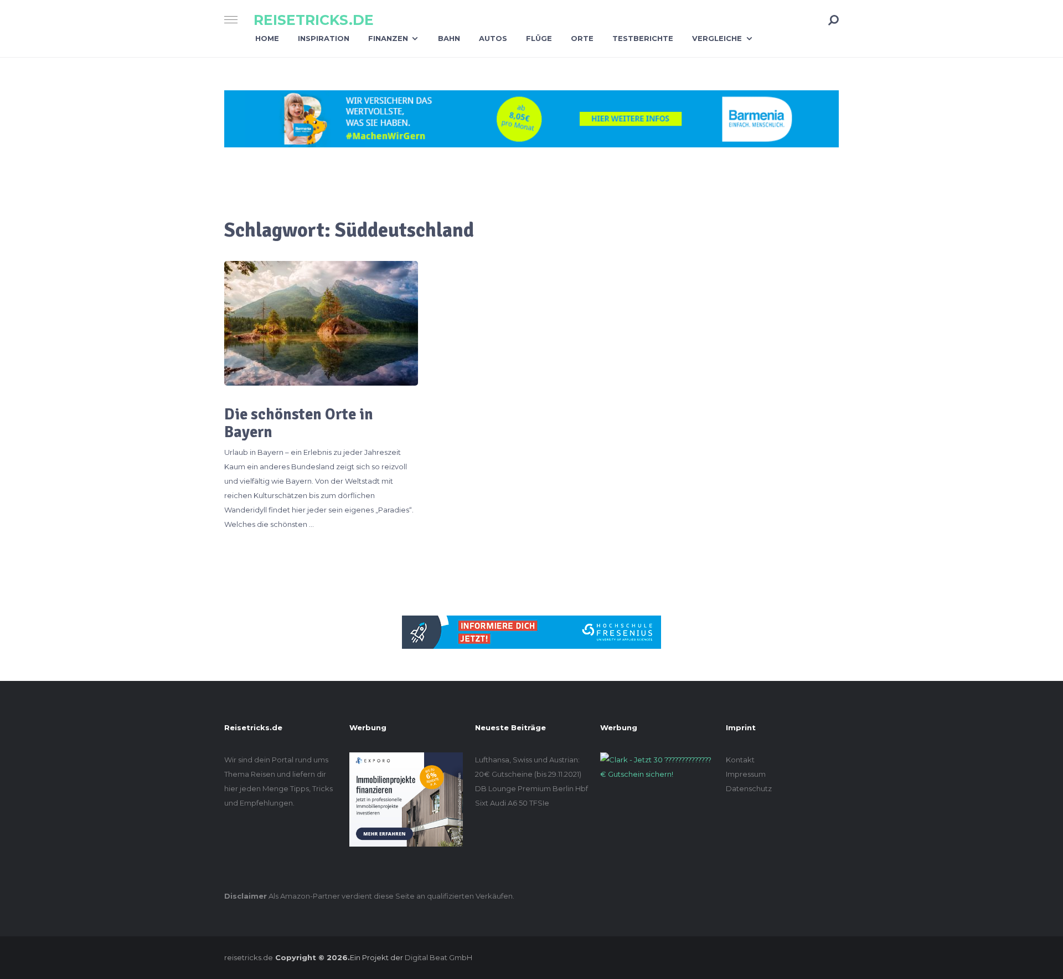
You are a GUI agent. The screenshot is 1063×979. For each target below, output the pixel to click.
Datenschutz (749, 788)
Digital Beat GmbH (438, 957)
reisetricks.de (314, 20)
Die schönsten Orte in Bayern (298, 423)
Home (267, 38)
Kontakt (740, 759)
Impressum (746, 774)
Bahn (449, 38)
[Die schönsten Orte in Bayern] (321, 323)
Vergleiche (717, 38)
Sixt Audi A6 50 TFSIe (512, 802)
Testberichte (642, 38)
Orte (582, 38)
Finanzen (388, 38)
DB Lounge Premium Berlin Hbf (531, 788)
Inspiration (323, 38)
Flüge (539, 38)
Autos (493, 38)
